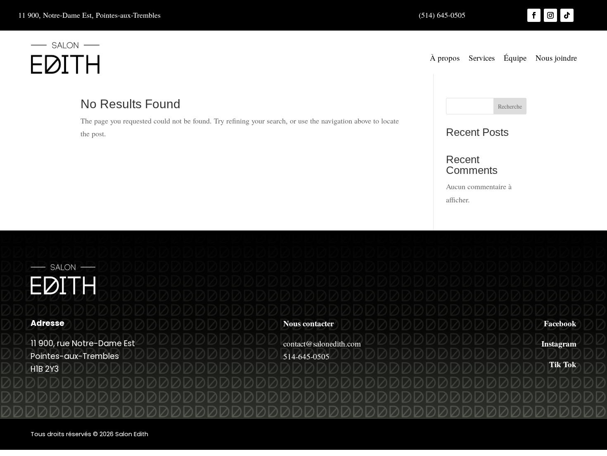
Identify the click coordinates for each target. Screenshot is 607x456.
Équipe (515, 57)
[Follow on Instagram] (550, 15)
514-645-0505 (306, 356)
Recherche (510, 106)
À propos (445, 57)
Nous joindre (556, 57)
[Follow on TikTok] (567, 15)
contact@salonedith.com (322, 343)
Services (482, 57)
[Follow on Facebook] (534, 15)
